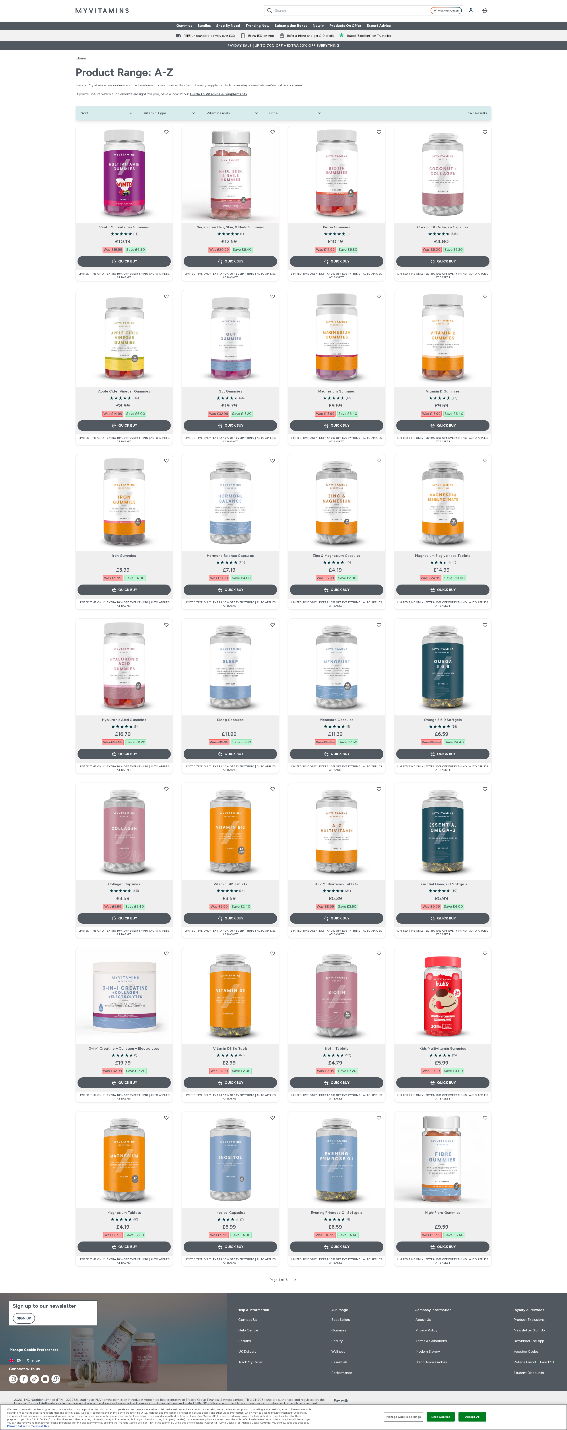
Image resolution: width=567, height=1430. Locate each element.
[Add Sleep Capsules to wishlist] (272, 624)
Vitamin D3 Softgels (230, 1048)
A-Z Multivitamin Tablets (336, 884)
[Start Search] (270, 10)
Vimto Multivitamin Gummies (124, 227)
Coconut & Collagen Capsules (442, 227)
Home (81, 58)
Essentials (339, 1362)
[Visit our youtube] (45, 1379)
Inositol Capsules (230, 1212)
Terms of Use (40, 1426)
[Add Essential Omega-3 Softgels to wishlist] (485, 789)
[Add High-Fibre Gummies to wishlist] (485, 1117)
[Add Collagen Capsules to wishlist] (166, 789)
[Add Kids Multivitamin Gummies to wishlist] (485, 953)
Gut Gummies (230, 391)
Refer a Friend (534, 1362)
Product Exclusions (529, 1319)
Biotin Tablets (337, 1048)
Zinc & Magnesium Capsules (337, 556)
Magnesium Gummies (336, 391)
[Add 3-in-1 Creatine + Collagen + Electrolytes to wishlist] (166, 953)
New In (318, 25)
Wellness (338, 1351)
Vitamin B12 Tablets (230, 884)
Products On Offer (345, 25)
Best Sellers (340, 1319)
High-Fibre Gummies (443, 1212)
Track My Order (250, 1362)
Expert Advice (379, 25)
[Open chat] (55, 1379)
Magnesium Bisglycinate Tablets (442, 556)
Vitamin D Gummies (443, 391)
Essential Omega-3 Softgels (443, 884)
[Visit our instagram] (13, 1379)
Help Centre (248, 1330)
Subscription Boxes (291, 25)
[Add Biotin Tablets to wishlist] (379, 953)
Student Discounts (529, 1373)
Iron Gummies (124, 556)
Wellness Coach (448, 10)
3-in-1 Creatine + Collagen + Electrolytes (124, 1048)
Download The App (529, 1341)
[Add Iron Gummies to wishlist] (166, 460)
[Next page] (295, 1280)
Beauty (337, 1341)
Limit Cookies (440, 1416)
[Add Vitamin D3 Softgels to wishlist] (272, 953)
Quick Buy (127, 261)
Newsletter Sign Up (529, 1330)
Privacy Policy (426, 1330)
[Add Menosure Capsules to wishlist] (379, 624)
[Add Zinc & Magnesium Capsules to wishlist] (379, 460)
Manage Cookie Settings (403, 1416)
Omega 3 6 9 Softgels (443, 720)
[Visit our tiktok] (34, 1379)
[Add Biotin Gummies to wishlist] (379, 132)
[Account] (471, 11)
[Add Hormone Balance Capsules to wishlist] (272, 460)
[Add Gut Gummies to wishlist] (272, 296)
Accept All (472, 1416)
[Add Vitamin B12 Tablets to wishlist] (272, 789)
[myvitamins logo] (102, 10)
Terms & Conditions (431, 1341)
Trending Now (257, 25)
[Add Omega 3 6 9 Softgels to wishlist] (485, 624)
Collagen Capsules (124, 884)
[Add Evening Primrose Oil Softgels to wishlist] (379, 1117)
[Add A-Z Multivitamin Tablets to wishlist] (379, 789)
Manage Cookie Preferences (34, 1350)
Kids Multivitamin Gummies (442, 1048)
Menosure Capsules (336, 720)
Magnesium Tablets (124, 1212)
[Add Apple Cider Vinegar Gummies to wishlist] (166, 296)
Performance (341, 1373)
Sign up (24, 1318)
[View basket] (484, 10)
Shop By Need (228, 25)
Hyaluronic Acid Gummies (124, 720)
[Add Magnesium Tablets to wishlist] (166, 1117)
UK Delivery (247, 1351)
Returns (244, 1341)
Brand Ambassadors (431, 1362)
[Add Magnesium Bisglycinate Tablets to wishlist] (485, 460)
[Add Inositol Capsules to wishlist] (272, 1117)
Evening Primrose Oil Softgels (336, 1212)
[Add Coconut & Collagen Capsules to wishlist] (485, 132)
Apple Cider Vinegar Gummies (124, 391)
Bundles (204, 25)
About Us (423, 1319)
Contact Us (247, 1319)
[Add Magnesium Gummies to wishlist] (379, 296)
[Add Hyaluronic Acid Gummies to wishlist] (166, 624)
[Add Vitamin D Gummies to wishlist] (485, 296)
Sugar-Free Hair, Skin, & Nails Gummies (230, 227)
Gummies (184, 25)
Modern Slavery (428, 1351)
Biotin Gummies (336, 227)
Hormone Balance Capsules (230, 556)
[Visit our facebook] (23, 1379)
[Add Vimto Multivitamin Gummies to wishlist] (166, 132)
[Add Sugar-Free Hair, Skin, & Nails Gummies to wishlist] (272, 132)
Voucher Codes (526, 1351)
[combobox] (363, 10)
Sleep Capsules (230, 720)
